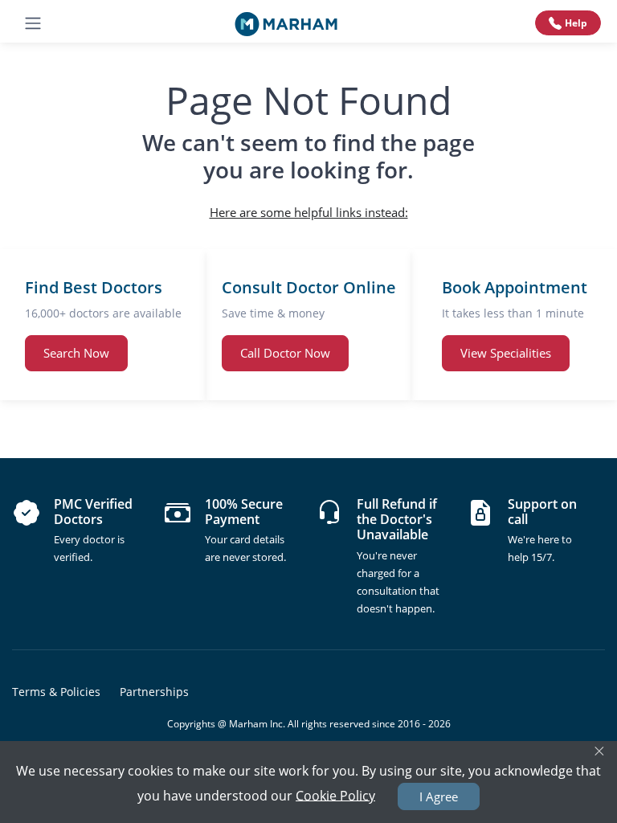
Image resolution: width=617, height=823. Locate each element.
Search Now (76, 353)
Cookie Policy (335, 795)
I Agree (438, 796)
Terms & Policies (56, 691)
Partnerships (154, 691)
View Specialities (505, 353)
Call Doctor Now (285, 353)
